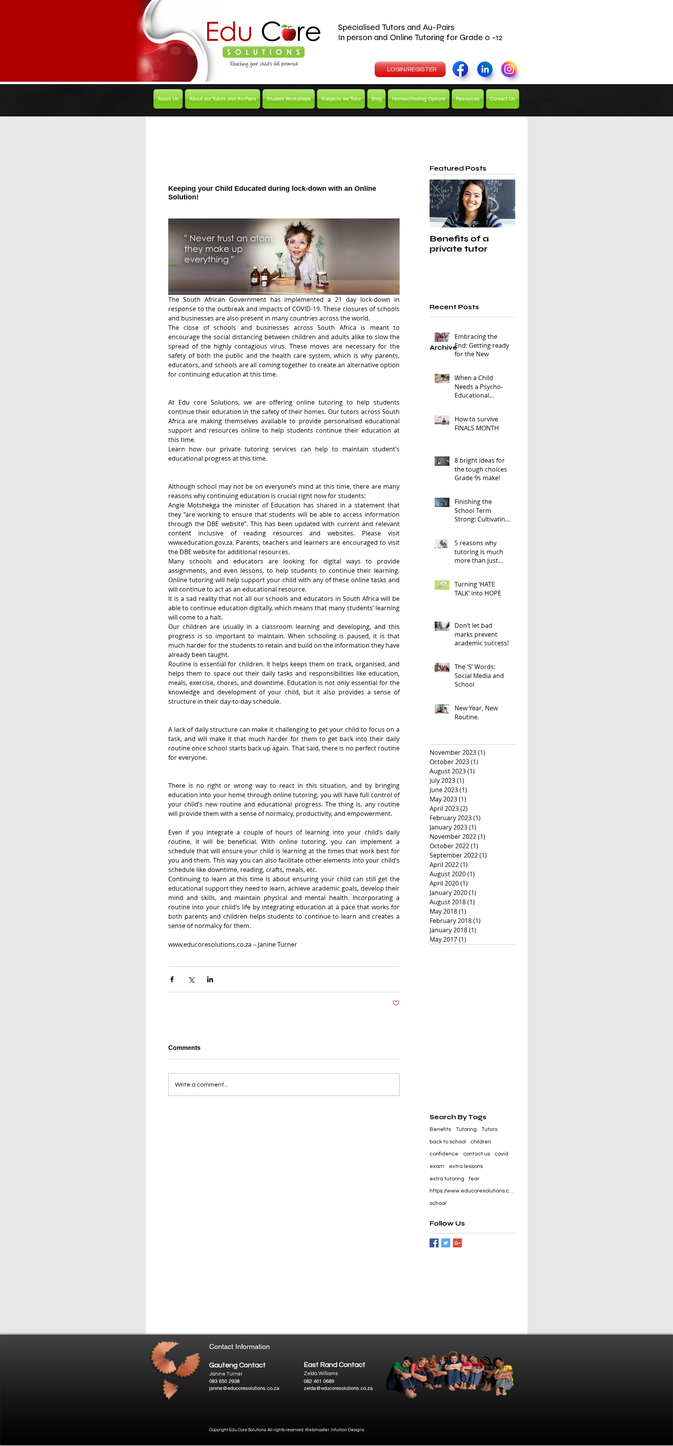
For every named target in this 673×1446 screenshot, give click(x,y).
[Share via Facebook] (172, 979)
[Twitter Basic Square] (445, 1242)
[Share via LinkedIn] (210, 979)
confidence (444, 1154)
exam (437, 1166)
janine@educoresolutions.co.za (244, 1388)
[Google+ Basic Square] (457, 1242)
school (438, 1203)
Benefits (440, 1129)
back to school (448, 1142)
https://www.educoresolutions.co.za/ (472, 1191)
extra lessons (466, 1166)
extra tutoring (447, 1179)
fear (474, 1179)
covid (501, 1154)
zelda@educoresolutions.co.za (338, 1388)
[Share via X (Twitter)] (191, 979)
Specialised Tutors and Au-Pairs (397, 27)
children (480, 1142)
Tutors (489, 1129)
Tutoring (466, 1129)
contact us (476, 1154)
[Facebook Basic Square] (434, 1242)
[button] (222, 99)
